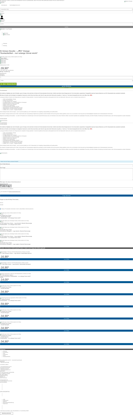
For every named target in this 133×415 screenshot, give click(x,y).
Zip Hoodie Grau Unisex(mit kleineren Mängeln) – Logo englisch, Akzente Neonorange (15, 243)
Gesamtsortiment (6, 356)
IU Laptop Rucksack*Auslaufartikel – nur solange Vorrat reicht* (10, 300)
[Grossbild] (11, 56)
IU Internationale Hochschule (6, 380)
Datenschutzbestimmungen (14, 191)
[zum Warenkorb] (1, 14)
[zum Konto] (2, 18)
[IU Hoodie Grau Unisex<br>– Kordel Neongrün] (10, 309)
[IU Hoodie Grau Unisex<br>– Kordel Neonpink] (10, 322)
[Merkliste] (5, 33)
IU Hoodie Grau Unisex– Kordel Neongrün (5, 312)
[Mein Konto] (6, 34)
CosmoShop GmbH (24, 410)
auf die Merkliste (66, 86)
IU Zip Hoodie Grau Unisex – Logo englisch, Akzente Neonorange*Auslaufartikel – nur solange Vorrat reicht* (16, 237)
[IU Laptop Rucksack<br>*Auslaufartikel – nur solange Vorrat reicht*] (13, 297)
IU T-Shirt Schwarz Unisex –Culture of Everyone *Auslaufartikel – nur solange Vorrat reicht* (15, 275)
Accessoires (5, 352)
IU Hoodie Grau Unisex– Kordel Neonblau (5, 287)
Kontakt (1, 204)
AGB (4, 399)
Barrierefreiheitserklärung (8, 402)
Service (1, 202)
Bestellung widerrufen (6, 413)
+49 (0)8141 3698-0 (4, 364)
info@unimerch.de (4, 375)
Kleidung (5, 351)
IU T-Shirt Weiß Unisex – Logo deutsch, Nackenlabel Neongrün (15, 264)
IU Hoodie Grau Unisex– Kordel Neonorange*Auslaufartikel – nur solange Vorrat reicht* (10, 217)
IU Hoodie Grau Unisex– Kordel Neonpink (5, 324)
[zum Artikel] (10, 212)
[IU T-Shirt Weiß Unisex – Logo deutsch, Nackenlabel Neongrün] (14, 262)
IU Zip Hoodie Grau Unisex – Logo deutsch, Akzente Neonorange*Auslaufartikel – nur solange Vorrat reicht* (16, 224)
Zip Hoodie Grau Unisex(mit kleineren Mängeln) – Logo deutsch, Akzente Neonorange (15, 230)
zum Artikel (66, 259)
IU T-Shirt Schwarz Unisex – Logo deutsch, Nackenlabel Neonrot (15, 253)
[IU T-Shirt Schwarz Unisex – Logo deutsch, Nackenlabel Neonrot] (15, 251)
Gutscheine (5, 354)
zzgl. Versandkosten (9, 70)
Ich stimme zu (3, 1)
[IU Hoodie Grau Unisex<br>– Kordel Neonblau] (10, 285)
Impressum (5, 403)
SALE (4, 355)
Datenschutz (5, 400)
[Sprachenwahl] (2, 2)
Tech (4, 353)
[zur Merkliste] (2, 19)
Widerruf (5, 401)
